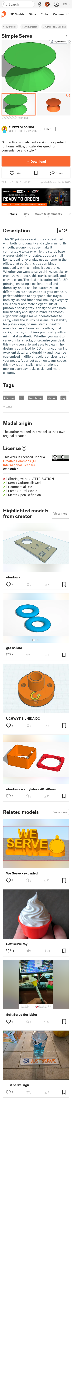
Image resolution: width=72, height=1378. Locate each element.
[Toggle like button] (8, 584)
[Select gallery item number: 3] (39, 1006)
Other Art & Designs (55, 26)
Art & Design (30, 26)
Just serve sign (17, 1085)
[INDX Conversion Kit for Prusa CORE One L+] (36, 197)
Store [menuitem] (32, 14)
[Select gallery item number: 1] (33, 640)
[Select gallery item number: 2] (37, 640)
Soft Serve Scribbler (21, 1014)
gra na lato (14, 648)
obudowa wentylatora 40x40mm (31, 789)
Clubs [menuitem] (44, 14)
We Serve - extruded (22, 873)
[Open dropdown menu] (66, 35)
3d (21, 398)
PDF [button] (64, 230)
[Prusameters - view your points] (47, 4)
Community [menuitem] (61, 14)
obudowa (13, 577)
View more (60, 513)
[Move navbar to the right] (68, 14)
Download (38, 161)
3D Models (11, 26)
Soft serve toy (16, 944)
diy (63, 398)
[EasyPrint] (40, 4)
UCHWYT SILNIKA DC (23, 718)
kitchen (9, 398)
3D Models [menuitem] (17, 14)
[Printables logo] (4, 14)
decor (52, 398)
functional (35, 398)
